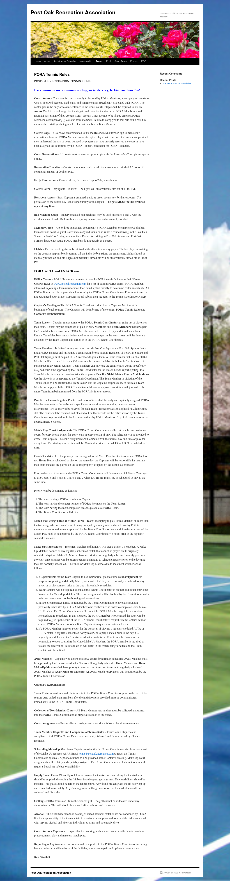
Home (37, 61)
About (47, 61)
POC (143, 61)
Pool (108, 61)
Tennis (99, 61)
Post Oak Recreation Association (73, 12)
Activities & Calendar (65, 61)
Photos (134, 61)
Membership (85, 61)
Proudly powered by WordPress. (177, 872)
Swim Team (120, 61)
